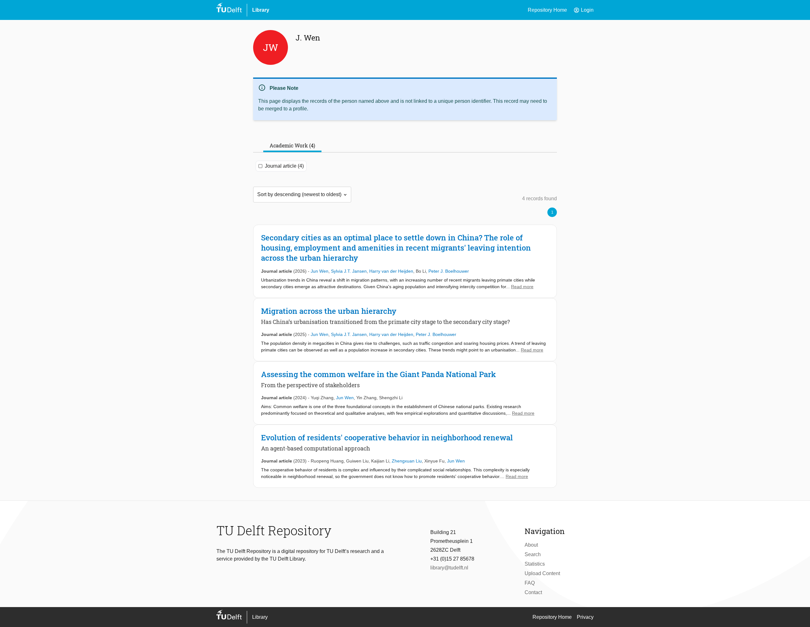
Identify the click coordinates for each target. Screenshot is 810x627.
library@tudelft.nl (449, 567)
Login (583, 10)
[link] (405, 261)
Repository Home (547, 10)
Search (533, 554)
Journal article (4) (284, 166)
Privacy (585, 617)
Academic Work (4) (292, 145)
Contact (533, 592)
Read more (522, 286)
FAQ (530, 583)
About (531, 545)
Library (260, 10)
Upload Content (542, 573)
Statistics (535, 564)
